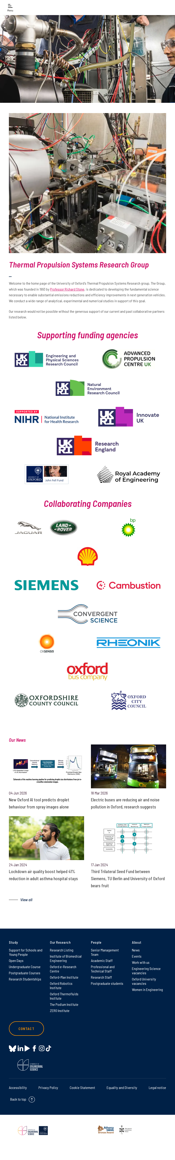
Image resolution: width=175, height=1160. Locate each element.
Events (137, 956)
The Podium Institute (64, 1004)
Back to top (18, 1099)
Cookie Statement (82, 1087)
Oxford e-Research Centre (63, 968)
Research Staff (101, 977)
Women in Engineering (147, 989)
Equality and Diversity (122, 1087)
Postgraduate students (107, 983)
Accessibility (18, 1087)
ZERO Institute (59, 1010)
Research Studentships (25, 979)
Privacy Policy (48, 1087)
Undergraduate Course (25, 966)
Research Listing (61, 950)
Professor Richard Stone (67, 289)
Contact (26, 1028)
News (136, 950)
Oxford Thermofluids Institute (64, 996)
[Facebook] (34, 1048)
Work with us (140, 962)
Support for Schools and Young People (25, 952)
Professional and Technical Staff (103, 968)
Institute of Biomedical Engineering (66, 958)
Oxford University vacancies (144, 981)
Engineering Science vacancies (146, 970)
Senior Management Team (105, 952)
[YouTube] (27, 1048)
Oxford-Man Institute (64, 977)
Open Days (16, 960)
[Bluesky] (12, 1048)
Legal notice (157, 1087)
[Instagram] (42, 1048)
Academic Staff (102, 960)
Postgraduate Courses (24, 973)
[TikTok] (48, 1048)
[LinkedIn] (20, 1048)
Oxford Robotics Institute (61, 985)
